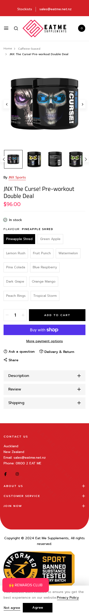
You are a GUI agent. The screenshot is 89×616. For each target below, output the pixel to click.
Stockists (24, 9)
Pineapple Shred (19, 238)
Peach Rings (16, 295)
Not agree (12, 607)
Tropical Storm (45, 295)
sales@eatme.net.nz (55, 9)
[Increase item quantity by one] (23, 315)
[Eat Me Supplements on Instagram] (17, 474)
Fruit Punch (42, 253)
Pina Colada (15, 267)
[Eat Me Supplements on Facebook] (5, 474)
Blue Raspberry (45, 267)
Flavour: (28, 229)
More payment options (44, 341)
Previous (4, 159)
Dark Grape (15, 281)
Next (86, 159)
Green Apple (50, 238)
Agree (37, 607)
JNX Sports (17, 177)
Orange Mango (44, 281)
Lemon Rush (15, 253)
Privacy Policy (68, 598)
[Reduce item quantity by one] (7, 315)
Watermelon (68, 253)
